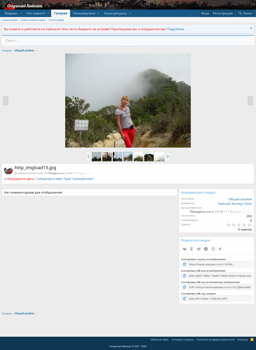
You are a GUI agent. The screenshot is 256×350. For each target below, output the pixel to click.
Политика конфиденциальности (216, 339)
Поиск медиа (56, 20)
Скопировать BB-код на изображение (203, 270)
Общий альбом (240, 199)
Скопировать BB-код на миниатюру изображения (210, 282)
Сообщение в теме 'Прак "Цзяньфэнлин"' (64, 179)
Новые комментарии (33, 20)
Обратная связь (159, 339)
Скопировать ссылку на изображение (203, 259)
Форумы (11, 13)
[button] (21, 13)
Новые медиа (10, 20)
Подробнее (175, 29)
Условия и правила (183, 339)
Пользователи (84, 13)
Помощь (242, 339)
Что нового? (35, 13)
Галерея (60, 13)
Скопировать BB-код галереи (198, 293)
